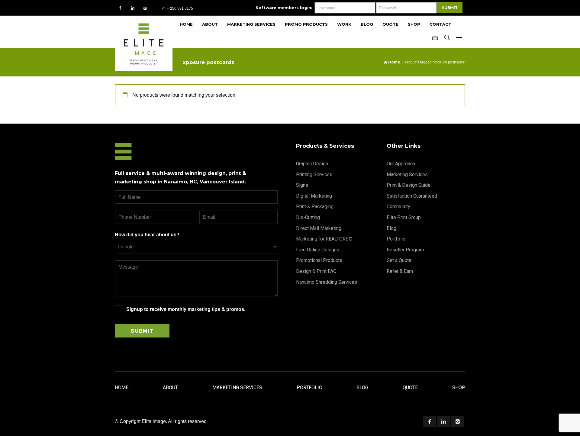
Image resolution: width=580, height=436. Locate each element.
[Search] (447, 37)
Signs (302, 185)
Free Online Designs (317, 250)
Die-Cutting (308, 217)
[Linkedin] (132, 8)
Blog (391, 228)
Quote (410, 387)
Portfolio (396, 239)
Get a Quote (399, 260)
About (170, 387)
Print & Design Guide (408, 185)
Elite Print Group (404, 217)
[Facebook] (120, 8)
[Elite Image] (143, 31)
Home (121, 387)
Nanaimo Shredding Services (326, 282)
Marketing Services (407, 174)
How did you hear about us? (147, 234)
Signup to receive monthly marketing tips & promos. (185, 309)
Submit (450, 7)
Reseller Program (405, 250)
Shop (458, 387)
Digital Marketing (314, 196)
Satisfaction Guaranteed (412, 196)
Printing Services (314, 174)
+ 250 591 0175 (179, 8)
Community (398, 206)
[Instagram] (145, 8)
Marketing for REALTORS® (324, 239)
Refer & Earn (400, 271)
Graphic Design (312, 163)
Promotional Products (319, 260)
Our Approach (401, 163)
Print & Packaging (315, 206)
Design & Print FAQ (316, 271)
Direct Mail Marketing (318, 228)
